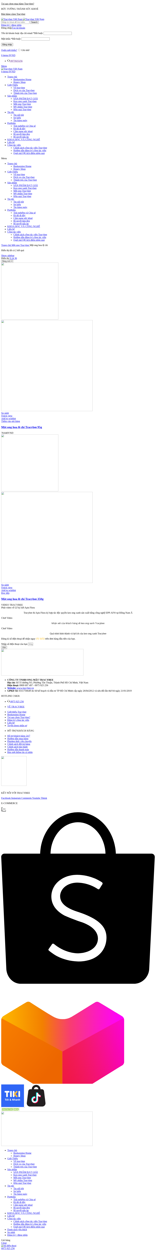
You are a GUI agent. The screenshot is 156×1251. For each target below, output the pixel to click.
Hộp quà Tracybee (22, 109)
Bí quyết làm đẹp (21, 134)
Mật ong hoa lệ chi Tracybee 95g (21, 427)
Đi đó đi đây (19, 128)
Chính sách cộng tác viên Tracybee (30, 147)
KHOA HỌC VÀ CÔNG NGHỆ (23, 139)
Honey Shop (19, 82)
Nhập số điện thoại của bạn (14, 644)
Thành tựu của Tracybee (25, 93)
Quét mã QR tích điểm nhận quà (29, 153)
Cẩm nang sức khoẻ (23, 131)
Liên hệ (11, 142)
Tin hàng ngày (20, 120)
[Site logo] (12, 19)
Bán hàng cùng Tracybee (13, 14)
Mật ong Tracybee (22, 104)
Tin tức (10, 112)
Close (4, 1243)
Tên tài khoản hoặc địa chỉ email (22, 33)
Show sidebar (7, 255)
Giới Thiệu (12, 85)
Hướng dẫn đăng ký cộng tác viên (29, 150)
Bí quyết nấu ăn (21, 137)
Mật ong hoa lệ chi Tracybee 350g (22, 599)
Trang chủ (12, 76)
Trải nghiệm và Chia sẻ (24, 126)
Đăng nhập (7, 44)
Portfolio (11, 123)
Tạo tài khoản (18, 28)
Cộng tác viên (14, 145)
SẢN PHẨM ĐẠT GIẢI (25, 98)
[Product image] (47, 410)
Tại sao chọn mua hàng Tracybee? (17, 3)
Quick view (6, 415)
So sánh (11, 1232)
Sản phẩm (12, 96)
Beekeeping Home (22, 79)
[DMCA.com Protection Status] (10, 1110)
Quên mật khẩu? (9, 50)
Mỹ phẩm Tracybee (22, 106)
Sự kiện (17, 117)
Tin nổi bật (18, 115)
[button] (78, 158)
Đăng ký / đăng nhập (17, 1235)
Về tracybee (19, 87)
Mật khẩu (11, 38)
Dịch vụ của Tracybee (24, 90)
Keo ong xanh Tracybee (25, 101)
